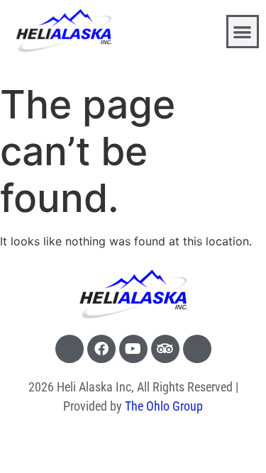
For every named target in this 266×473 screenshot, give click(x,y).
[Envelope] (197, 349)
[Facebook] (101, 349)
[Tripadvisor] (165, 349)
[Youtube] (133, 349)
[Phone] (69, 349)
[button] (243, 31)
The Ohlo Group (164, 406)
